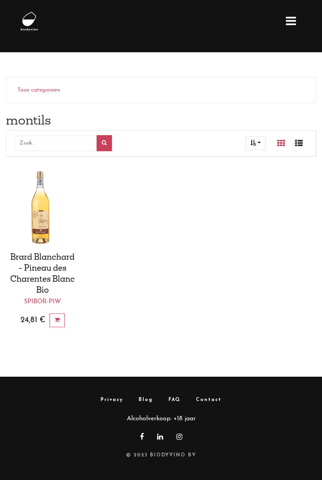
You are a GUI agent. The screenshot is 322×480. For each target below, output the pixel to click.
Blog (146, 400)
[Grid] (281, 143)
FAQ (174, 400)
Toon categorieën (38, 90)
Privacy (112, 400)
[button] (255, 143)
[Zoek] (104, 143)
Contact (208, 400)
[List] (299, 143)
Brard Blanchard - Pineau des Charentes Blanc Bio (42, 273)
